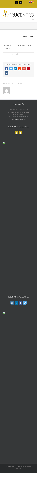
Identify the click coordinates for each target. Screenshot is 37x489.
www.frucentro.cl (20, 119)
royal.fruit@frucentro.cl (20, 116)
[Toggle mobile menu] (33, 19)
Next (31, 36)
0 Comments (30, 54)
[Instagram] (16, 132)
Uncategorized (22, 54)
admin (5, 54)
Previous (25, 36)
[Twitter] (25, 303)
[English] (30, 2)
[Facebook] (20, 303)
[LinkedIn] (20, 132)
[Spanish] (33, 2)
